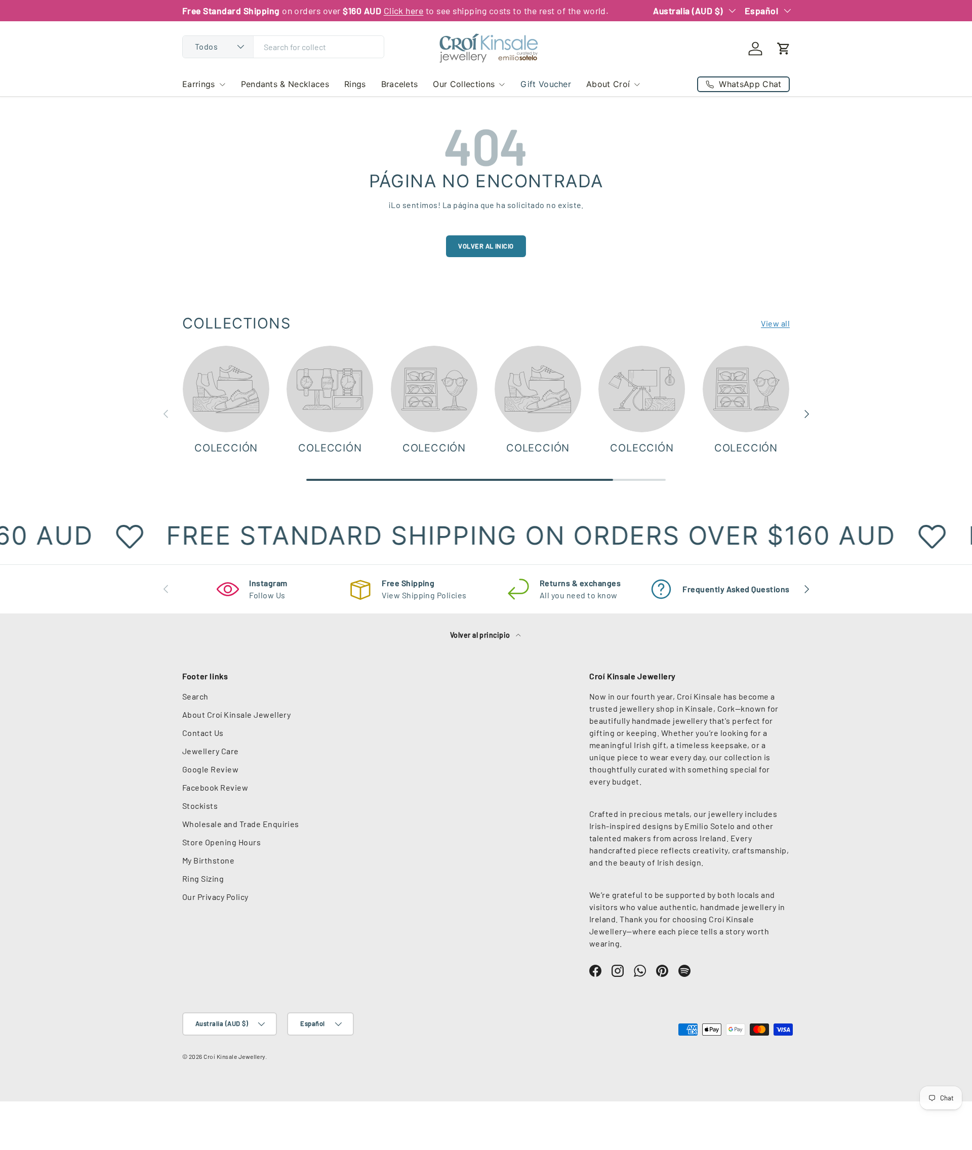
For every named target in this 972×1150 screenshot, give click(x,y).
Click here (404, 10)
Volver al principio (481, 635)
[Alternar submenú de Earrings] (222, 84)
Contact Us (203, 732)
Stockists (200, 805)
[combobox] (283, 47)
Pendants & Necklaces (285, 84)
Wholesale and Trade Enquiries (240, 824)
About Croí (608, 84)
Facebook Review (215, 787)
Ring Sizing (203, 878)
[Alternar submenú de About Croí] (637, 84)
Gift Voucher (545, 84)
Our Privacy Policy (215, 896)
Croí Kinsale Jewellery (234, 1056)
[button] (784, 48)
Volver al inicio (486, 246)
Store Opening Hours (221, 842)
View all (775, 323)
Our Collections (464, 84)
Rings (355, 84)
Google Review (210, 769)
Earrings (198, 84)
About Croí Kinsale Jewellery (236, 714)
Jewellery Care (210, 751)
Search (195, 696)
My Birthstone (208, 860)
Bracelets (399, 84)
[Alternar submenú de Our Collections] (502, 84)
